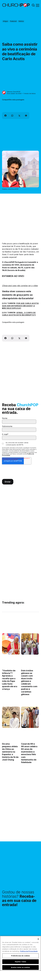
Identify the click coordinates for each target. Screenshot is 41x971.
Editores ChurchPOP (13, 92)
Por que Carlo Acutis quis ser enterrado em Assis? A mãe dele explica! (20, 305)
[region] (20, 953)
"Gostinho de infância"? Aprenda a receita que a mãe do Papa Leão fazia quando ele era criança (9, 679)
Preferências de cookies (20, 956)
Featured (13, 21)
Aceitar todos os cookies (20, 967)
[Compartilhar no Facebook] (5, 115)
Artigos (5, 21)
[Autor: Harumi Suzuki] (5, 724)
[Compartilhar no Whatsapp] (12, 115)
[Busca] (33, 5)
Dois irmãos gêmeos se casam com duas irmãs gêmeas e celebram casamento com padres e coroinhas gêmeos (29, 682)
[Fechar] (38, 939)
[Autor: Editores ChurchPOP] (4, 92)
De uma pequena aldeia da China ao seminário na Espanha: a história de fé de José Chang (10, 752)
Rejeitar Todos (20, 962)
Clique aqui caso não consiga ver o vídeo (20, 285)
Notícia (21, 21)
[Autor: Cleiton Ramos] (24, 651)
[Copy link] (26, 115)
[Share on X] (19, 115)
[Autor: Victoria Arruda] (5, 651)
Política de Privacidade (29, 951)
